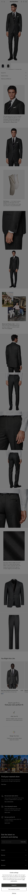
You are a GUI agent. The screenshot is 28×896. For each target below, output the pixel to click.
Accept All (14, 885)
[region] (14, 883)
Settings (14, 893)
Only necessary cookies (14, 889)
